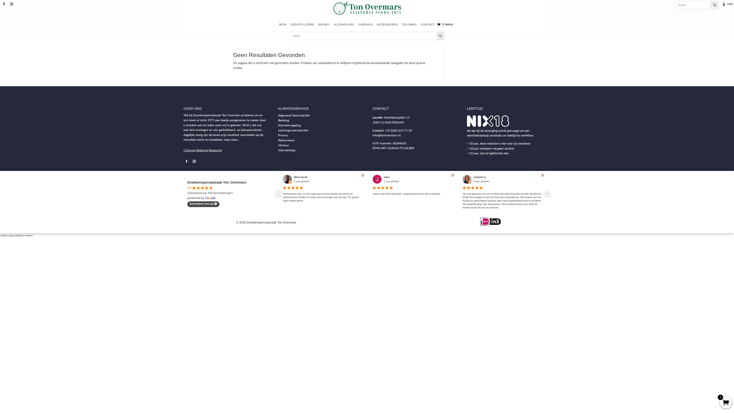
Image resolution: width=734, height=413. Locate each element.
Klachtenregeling (289, 125)
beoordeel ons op (201, 203)
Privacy (283, 135)
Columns (409, 24)
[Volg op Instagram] (12, 4)
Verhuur (283, 145)
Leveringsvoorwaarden (293, 130)
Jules (387, 177)
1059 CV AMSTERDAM (388, 122)
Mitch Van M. (301, 177)
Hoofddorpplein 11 (397, 117)
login (730, 3)
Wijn (282, 24)
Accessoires (387, 24)
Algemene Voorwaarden (294, 115)
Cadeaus (366, 24)
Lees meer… (232, 139)
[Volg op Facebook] (4, 4)
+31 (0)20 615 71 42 (398, 130)
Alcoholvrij (344, 24)
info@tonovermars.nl (387, 135)
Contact (428, 24)
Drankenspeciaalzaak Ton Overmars (216, 182)
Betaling (283, 120)
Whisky (324, 24)
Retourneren (286, 140)
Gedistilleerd (302, 24)
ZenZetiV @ (480, 177)
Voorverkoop (287, 150)
